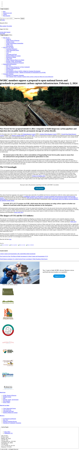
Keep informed (39, 188)
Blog (4, 11)
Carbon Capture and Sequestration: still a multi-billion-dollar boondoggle (17, 253)
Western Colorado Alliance (18, 135)
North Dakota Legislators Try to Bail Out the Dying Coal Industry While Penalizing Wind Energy (24, 259)
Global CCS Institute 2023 (38, 176)
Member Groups (10, 42)
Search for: (17, 18)
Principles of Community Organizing (12, 423)
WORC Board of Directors (12, 40)
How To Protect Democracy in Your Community (18, 67)
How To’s (8, 65)
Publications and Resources (9, 64)
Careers (5, 14)
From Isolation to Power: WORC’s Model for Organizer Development (23, 71)
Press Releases (9, 69)
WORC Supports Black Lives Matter (15, 60)
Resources (2, 415)
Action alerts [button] (3, 32)
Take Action (9, 58)
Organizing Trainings (8, 74)
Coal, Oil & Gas (7, 409)
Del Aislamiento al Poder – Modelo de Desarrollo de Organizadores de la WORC (26, 72)
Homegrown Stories (11, 57)
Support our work (7, 13)
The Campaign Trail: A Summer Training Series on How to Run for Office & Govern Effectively (29, 76)
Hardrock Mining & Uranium (13, 55)
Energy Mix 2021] (18, 212)
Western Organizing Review (13, 68)
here (10, 239)
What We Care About (8, 47)
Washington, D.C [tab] (8, 433)
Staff (4, 398)
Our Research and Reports (9, 418)
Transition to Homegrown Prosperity (15, 62)
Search (22, 18)
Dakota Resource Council (29, 134)
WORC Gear (9, 44)
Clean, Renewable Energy (12, 50)
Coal (7, 53)
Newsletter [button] (9, 26)
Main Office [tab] (7, 431)
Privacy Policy (6, 402)
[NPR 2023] (29, 197)
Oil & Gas (8, 51)
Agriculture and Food (11, 54)
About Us (8, 39)
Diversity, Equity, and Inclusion (14, 61)
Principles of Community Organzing (15, 75)
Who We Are (6, 37)
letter (33, 135)
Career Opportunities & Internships (14, 43)
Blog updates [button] (3, 26)
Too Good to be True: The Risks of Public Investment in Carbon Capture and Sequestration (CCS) (24, 256)
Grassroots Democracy (11, 49)
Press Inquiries (6, 15)
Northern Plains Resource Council (48, 134)
